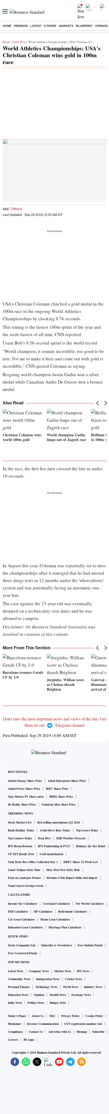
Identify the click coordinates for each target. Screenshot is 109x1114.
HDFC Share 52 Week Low (80, 862)
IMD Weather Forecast (70, 838)
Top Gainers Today (20, 838)
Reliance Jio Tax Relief (90, 846)
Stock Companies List (21, 945)
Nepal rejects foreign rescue (25, 886)
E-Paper (50, 25)
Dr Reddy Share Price (22, 804)
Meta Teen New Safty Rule (63, 870)
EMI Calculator (18, 911)
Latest (35, 25)
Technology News (46, 987)
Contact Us (36, 1032)
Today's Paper (17, 1016)
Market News (62, 971)
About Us (38, 1016)
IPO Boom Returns (20, 846)
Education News (18, 995)
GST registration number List (83, 1024)
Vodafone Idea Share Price (59, 804)
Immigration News (48, 979)
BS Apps (29, 1040)
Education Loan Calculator (25, 927)
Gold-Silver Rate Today (55, 830)
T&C (52, 1016)
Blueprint (84, 25)
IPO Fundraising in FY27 (54, 846)
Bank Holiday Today (21, 830)
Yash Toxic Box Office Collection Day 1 (33, 862)
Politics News (36, 1003)
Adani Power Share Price (24, 789)
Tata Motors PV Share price (26, 796)
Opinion (101, 25)
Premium (21, 25)
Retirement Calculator (72, 911)
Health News (58, 995)
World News (70, 987)
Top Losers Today (87, 830)
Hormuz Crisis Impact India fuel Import (72, 878)
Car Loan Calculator (21, 919)
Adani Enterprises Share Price (67, 781)
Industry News (93, 987)
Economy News (81, 995)
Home (7, 25)
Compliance (15, 1032)
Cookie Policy (94, 1016)
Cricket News (73, 979)
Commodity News (19, 979)
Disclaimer (14, 1024)
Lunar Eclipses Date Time (24, 870)
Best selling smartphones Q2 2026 (58, 822)
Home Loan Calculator (55, 919)
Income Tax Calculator (22, 903)
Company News (39, 971)
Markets (66, 25)
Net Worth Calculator (90, 903)
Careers (13, 1040)
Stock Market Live (20, 822)
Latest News (15, 971)
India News (19, 42)
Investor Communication (43, 1024)
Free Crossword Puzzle (22, 953)
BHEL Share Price (61, 796)
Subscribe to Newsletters (56, 945)
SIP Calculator (43, 911)
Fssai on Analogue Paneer (24, 878)
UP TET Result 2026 (21, 854)
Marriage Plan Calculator (65, 927)
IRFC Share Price (57, 789)
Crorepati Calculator (56, 903)
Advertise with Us (59, 1032)
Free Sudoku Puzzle (90, 945)
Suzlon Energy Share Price (25, 781)
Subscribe (98, 1032)
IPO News (83, 971)
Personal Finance (19, 987)
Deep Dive (44, 838)
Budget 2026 (58, 1003)
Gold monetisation (51, 854)
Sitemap (81, 1032)
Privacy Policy (70, 1016)
